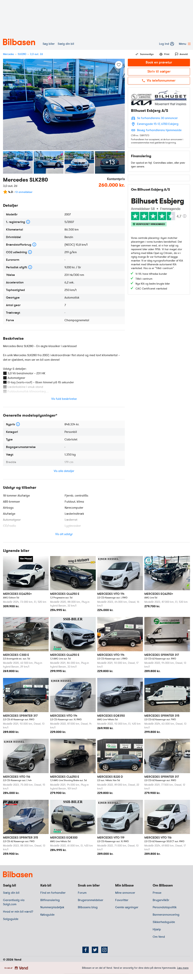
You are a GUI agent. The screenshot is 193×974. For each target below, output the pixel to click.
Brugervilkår (161, 900)
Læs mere (182, 968)
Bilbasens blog (88, 907)
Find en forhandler (53, 893)
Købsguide (47, 915)
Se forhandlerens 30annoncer (157, 118)
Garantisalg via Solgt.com (14, 902)
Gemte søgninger (126, 907)
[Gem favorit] (119, 65)
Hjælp (157, 929)
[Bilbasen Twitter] (95, 950)
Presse (157, 893)
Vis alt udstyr (64, 534)
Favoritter (121, 900)
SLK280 (22, 54)
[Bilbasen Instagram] (104, 950)
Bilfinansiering (50, 900)
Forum (82, 893)
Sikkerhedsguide (164, 922)
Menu (182, 44)
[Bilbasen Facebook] (85, 950)
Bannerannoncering (166, 915)
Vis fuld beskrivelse (64, 399)
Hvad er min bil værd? (18, 912)
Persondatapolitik (165, 907)
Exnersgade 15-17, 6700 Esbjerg (157, 124)
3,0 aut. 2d (36, 54)
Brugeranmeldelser (90, 900)
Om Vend (159, 937)
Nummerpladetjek (52, 907)
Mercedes (8, 54)
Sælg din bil (66, 44)
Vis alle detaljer (64, 471)
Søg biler (49, 44)
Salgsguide (10, 919)
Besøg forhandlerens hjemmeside (159, 130)
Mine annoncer (125, 893)
